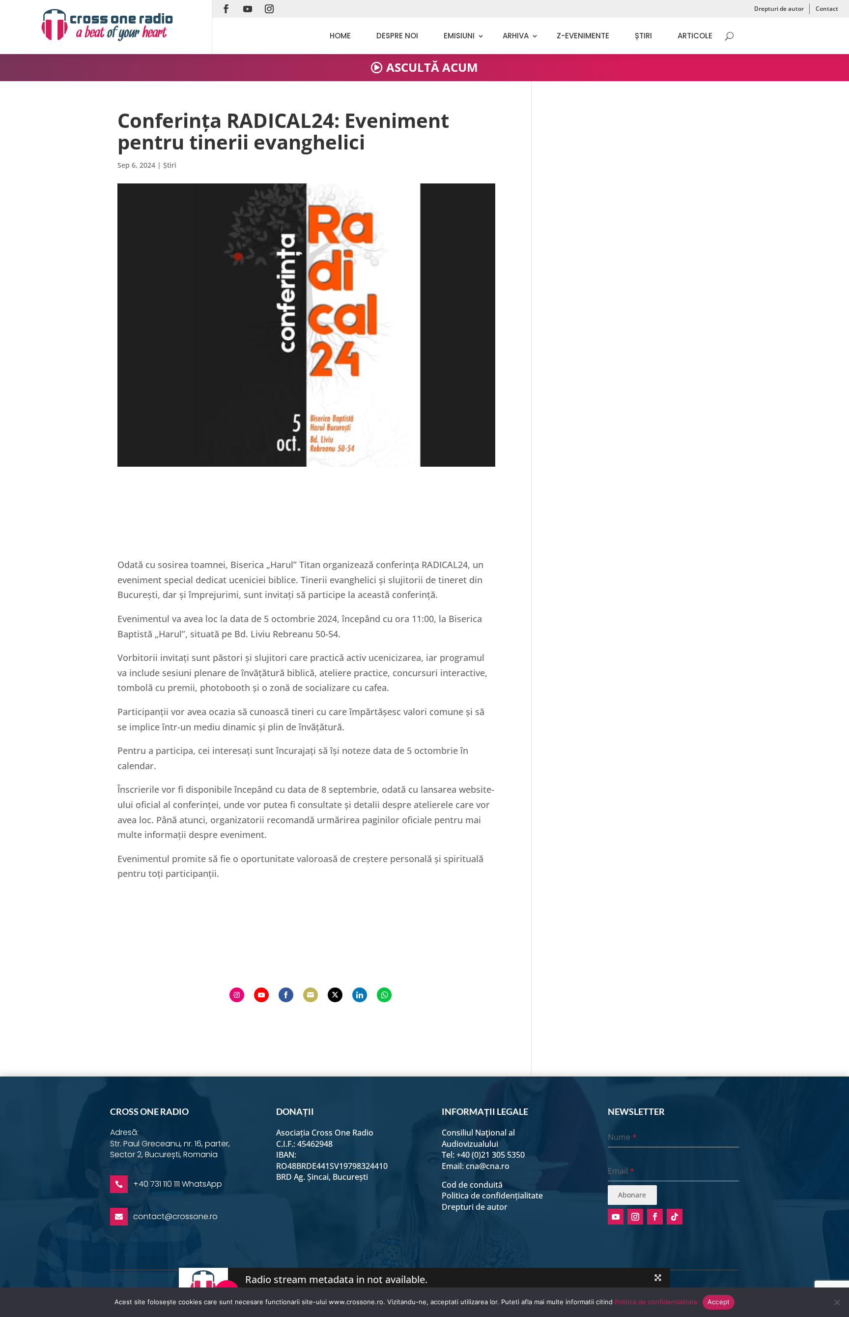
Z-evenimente (583, 35)
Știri (643, 35)
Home (340, 35)
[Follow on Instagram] (269, 9)
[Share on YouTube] (261, 995)
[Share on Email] (310, 995)
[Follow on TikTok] (674, 1217)
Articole (695, 35)
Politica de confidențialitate (492, 1195)
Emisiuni (459, 35)
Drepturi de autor (779, 8)
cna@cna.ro (487, 1166)
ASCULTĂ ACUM (432, 67)
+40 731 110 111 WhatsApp (177, 1184)
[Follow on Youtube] (247, 9)
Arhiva (516, 35)
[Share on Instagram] (236, 995)
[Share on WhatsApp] (384, 995)
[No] (837, 1302)
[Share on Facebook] (286, 995)
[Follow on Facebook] (226, 9)
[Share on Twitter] (335, 995)
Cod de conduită (472, 1184)
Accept (719, 1302)
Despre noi (397, 35)
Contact (827, 8)
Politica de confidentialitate (656, 1302)
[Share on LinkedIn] (359, 995)
